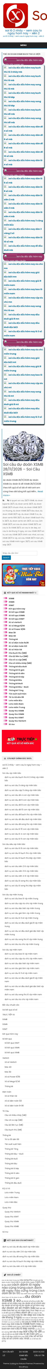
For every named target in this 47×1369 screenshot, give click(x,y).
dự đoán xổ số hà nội (11, 1305)
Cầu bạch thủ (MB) (18, 653)
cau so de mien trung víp (10, 1280)
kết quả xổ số (11, 1312)
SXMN (4, 1024)
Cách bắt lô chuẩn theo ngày (23, 1282)
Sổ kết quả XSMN (17, 615)
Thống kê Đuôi (16, 683)
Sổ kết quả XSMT (17, 619)
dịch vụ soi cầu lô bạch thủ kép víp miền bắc (22, 1261)
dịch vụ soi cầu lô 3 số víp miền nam (21, 973)
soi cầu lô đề (32, 1331)
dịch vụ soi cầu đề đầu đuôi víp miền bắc (23, 819)
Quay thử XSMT (16, 717)
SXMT (4, 1029)
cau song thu (26, 1280)
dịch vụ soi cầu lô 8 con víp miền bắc (21, 848)
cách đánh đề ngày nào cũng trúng (22, 1289)
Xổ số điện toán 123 (18, 646)
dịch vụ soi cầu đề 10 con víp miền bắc (22, 809)
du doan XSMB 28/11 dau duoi (26, 510)
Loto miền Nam (16, 704)
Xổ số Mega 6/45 (17, 625)
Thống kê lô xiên (17, 673)
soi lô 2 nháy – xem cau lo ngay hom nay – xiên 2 (23, 32)
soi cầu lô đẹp (16, 1331)
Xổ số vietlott (15, 622)
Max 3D (12, 632)
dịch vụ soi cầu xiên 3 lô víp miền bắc (21, 871)
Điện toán (6, 1092)
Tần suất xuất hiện (17, 693)
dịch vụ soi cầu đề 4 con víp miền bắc (22, 795)
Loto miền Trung (17, 707)
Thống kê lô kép (16, 676)
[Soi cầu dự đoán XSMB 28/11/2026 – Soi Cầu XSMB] (23, 446)
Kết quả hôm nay (17, 608)
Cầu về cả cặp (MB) (18, 659)
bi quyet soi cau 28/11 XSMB (22, 500)
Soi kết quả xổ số (9, 1009)
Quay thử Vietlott (17, 721)
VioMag (13, 1363)
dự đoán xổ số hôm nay (33, 1305)
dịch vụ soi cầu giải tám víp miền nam (22, 968)
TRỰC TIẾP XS (8, 1014)
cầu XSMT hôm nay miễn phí (30, 1294)
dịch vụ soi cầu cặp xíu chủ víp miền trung (24, 903)
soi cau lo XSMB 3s (14, 1322)
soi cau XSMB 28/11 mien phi (30, 538)
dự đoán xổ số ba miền (30, 1301)
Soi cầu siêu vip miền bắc (13, 844)
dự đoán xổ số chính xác (33, 1303)
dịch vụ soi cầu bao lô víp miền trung (21, 898)
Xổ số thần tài (15, 649)
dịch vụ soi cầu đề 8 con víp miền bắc (22, 805)
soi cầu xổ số (32, 1336)
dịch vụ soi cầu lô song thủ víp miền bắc (23, 880)
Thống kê (13, 639)
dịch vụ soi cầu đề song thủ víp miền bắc (23, 824)
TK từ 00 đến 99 (16, 697)
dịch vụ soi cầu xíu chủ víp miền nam (21, 999)
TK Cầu (5, 1111)
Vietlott (5, 1058)
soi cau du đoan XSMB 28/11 (25, 524)
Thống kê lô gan (16, 670)
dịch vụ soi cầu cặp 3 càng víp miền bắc (23, 790)
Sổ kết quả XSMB (17, 612)
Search (6, 557)
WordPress (23, 1367)
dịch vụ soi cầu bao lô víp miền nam (21, 953)
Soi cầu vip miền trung (12, 894)
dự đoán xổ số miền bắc (19, 1308)
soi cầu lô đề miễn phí (27, 1334)
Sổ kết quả (7, 1039)
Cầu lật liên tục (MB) (18, 656)
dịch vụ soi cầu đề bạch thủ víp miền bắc (23, 814)
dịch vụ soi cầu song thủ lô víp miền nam (23, 994)
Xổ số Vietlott (11, 1062)
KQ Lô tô (6, 1188)
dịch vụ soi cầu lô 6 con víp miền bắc (21, 838)
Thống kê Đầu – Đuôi (18, 687)
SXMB (4, 1019)
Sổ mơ (12, 724)
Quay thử (6, 1207)
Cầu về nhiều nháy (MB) (20, 663)
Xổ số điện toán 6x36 (19, 642)
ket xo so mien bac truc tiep (25, 1310)
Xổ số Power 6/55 (17, 629)
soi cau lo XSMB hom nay (26, 1324)
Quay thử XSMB (16, 710)
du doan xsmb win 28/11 (20, 521)
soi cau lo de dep (29, 527)
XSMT (11, 605)
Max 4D (12, 636)
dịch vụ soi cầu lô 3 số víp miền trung (21, 918)
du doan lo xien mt (18, 1297)
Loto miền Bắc (15, 700)
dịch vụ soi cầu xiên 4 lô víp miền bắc (22, 876)
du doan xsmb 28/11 (24, 504)
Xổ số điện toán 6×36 (14, 1105)
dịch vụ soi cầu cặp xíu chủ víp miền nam (23, 958)
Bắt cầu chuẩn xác (10, 1005)
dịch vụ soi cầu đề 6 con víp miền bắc (22, 800)
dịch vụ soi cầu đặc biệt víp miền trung (22, 908)
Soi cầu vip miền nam (12, 949)
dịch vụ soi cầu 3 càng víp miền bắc (21, 785)
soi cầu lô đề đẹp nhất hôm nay (22, 1335)
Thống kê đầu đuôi (18, 666)
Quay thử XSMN (16, 714)
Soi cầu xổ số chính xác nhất (22, 1337)
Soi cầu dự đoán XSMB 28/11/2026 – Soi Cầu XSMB (23, 469)
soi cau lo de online (21, 1319)
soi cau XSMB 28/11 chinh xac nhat (20, 534)
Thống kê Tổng (16, 690)
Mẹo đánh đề (23, 1312)
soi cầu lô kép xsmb (23, 1328)
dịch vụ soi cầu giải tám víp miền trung (22, 913)
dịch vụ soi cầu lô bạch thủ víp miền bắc (23, 853)
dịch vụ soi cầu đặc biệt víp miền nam (22, 963)
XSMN (11, 602)
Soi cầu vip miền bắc (11, 773)
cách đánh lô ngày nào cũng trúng (21, 1286)
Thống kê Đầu (15, 680)
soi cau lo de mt (7, 1320)
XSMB (11, 598)
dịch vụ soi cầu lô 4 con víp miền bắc (21, 834)
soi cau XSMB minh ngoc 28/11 (16, 541)
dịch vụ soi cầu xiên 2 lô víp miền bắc (21, 866)
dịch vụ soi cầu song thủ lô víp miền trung (24, 939)
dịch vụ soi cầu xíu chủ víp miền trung (22, 944)
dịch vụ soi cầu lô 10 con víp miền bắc (22, 829)
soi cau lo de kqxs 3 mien (32, 1317)
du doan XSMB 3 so (30, 514)
